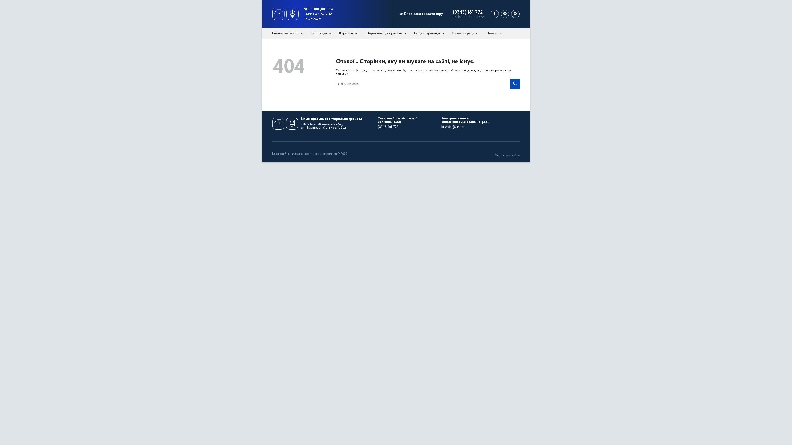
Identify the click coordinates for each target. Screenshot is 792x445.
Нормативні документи (384, 33)
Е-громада (319, 33)
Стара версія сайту (507, 155)
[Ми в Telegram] (515, 14)
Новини (492, 33)
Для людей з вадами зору (423, 14)
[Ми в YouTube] (505, 14)
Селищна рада (463, 33)
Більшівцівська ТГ (285, 33)
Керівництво (348, 33)
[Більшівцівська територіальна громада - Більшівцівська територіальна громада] (285, 14)
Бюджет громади (427, 33)
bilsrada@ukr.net (452, 127)
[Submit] (515, 84)
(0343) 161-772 (468, 12)
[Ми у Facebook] (495, 14)
